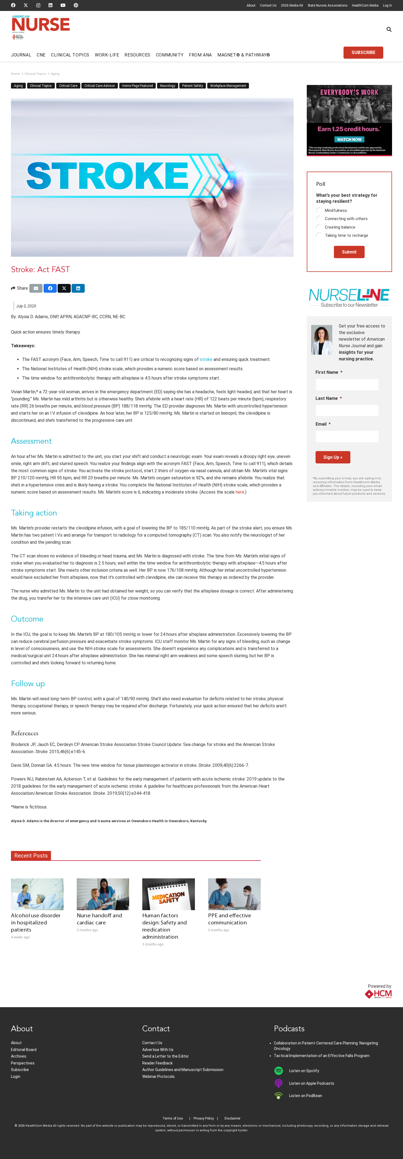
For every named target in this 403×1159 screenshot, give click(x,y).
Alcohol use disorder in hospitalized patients (36, 923)
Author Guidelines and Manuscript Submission (182, 1069)
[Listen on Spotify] (282, 1070)
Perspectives (23, 1063)
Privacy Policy (204, 1118)
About (251, 5)
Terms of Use (173, 1118)
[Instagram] (38, 5)
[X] (26, 5)
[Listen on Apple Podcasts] (282, 1083)
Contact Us (268, 5)
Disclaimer (232, 1118)
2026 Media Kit (292, 5)
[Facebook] (13, 5)
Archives (18, 1056)
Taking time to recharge (346, 235)
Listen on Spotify (304, 1071)
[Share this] (50, 288)
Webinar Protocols (158, 1076)
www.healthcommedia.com (366, 1003)
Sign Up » (332, 457)
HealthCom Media (365, 5)
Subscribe (20, 1069)
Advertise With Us (158, 1049)
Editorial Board (23, 1049)
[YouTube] (63, 5)
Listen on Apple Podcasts (311, 1083)
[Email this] (35, 288)
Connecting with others (346, 218)
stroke (206, 359)
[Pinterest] (76, 5)
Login (15, 1076)
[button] (389, 29)
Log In (387, 5)
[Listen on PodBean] (282, 1095)
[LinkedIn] (50, 5)
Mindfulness (336, 210)
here (240, 492)
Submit (349, 252)
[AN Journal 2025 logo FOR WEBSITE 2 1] (41, 30)
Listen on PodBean (305, 1095)
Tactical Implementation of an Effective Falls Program (322, 1055)
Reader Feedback (157, 1063)
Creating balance (340, 227)
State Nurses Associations (328, 5)
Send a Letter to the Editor (165, 1056)
